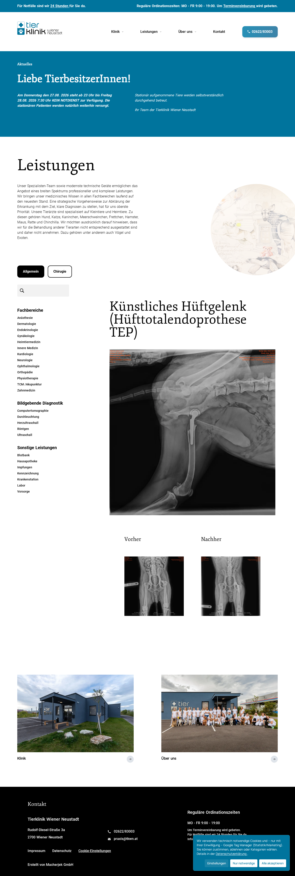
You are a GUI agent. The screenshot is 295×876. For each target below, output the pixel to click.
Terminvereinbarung (239, 6)
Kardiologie (25, 354)
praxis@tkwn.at (126, 839)
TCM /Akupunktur (29, 384)
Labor (21, 485)
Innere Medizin (27, 348)
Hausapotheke (27, 461)
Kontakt (219, 32)
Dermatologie (26, 324)
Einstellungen (216, 863)
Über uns (185, 32)
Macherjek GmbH (59, 865)
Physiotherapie (27, 378)
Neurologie (25, 360)
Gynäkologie (26, 336)
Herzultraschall (27, 422)
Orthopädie (25, 372)
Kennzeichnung (28, 473)
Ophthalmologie (28, 366)
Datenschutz (61, 851)
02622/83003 (124, 831)
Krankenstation (27, 479)
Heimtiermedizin (28, 342)
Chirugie (59, 271)
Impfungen (24, 467)
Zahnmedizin (26, 390)
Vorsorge (23, 491)
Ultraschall (24, 435)
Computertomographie (33, 410)
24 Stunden (59, 6)
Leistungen (149, 32)
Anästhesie (25, 318)
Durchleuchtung (28, 416)
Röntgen (23, 429)
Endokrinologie (27, 330)
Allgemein (31, 271)
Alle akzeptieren (273, 863)
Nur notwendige (244, 863)
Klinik (115, 32)
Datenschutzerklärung (231, 854)
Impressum (36, 851)
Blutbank (23, 455)
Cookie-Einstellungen (94, 851)
